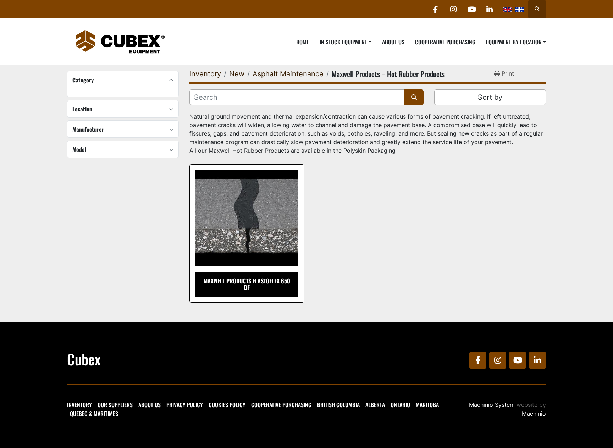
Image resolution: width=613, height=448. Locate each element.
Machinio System (492, 404)
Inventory (79, 404)
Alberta (375, 404)
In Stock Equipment (343, 42)
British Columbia (338, 404)
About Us (393, 42)
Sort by (490, 97)
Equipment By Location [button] (514, 42)
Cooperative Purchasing (445, 42)
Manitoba (427, 404)
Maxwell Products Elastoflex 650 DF (247, 284)
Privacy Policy (184, 404)
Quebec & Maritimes (94, 413)
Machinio (534, 413)
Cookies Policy (227, 404)
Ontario (400, 404)
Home (302, 42)
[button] (345, 42)
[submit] (414, 97)
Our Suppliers (115, 404)
